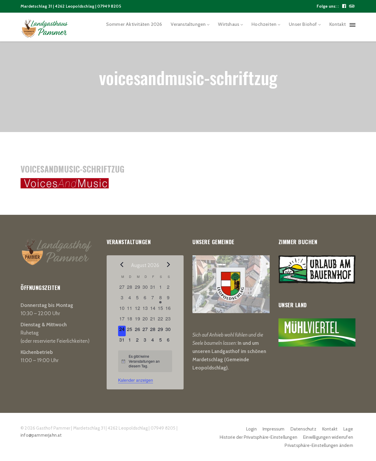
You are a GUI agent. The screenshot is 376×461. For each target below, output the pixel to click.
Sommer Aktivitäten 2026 (134, 24)
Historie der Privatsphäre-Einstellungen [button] (258, 437)
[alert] (145, 361)
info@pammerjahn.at (41, 435)
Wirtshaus (228, 24)
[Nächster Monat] (168, 264)
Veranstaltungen (188, 24)
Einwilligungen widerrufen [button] (328, 437)
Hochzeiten (263, 24)
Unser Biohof (303, 24)
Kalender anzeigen (135, 380)
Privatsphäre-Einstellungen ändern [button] (319, 445)
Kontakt (337, 24)
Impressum (274, 429)
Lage (348, 429)
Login (251, 429)
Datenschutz (303, 429)
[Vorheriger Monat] (121, 264)
